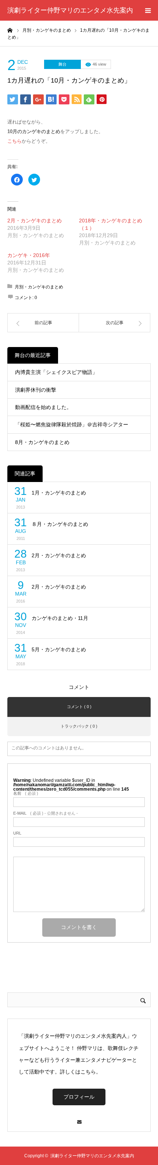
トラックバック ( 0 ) (79, 726)
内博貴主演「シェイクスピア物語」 (56, 372)
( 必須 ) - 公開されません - (45, 813)
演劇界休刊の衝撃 (35, 390)
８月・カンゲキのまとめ (60, 524)
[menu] (147, 10)
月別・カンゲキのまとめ (39, 286)
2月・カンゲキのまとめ (34, 220)
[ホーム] (9, 30)
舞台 (62, 64)
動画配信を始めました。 (43, 407)
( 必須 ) (25, 793)
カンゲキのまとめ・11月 (60, 618)
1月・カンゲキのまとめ (59, 493)
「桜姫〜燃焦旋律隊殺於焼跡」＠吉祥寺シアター (71, 424)
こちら (14, 141)
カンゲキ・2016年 (28, 255)
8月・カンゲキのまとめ (42, 442)
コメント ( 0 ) (79, 706)
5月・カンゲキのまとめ (59, 649)
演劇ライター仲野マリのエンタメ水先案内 (70, 10)
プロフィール (79, 1097)
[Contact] (79, 1118)
